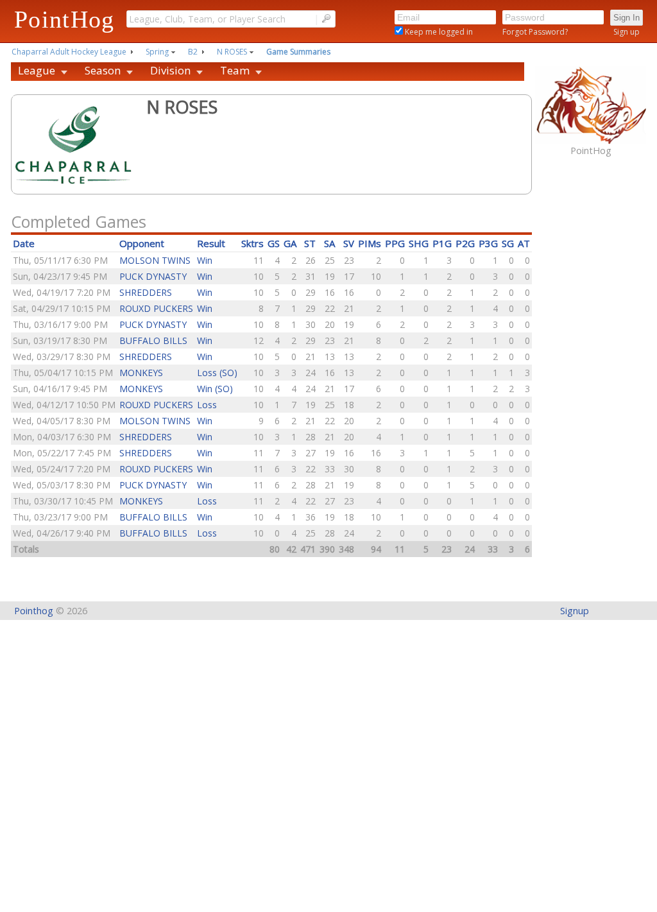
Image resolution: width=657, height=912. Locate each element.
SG (508, 243)
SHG (419, 243)
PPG (395, 243)
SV (348, 243)
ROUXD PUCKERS (156, 308)
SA (329, 243)
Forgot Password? (535, 31)
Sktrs (252, 243)
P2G (465, 243)
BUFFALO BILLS (153, 340)
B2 (193, 51)
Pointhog (33, 611)
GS (274, 243)
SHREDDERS (145, 292)
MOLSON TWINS (155, 260)
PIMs (369, 243)
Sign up (626, 31)
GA (290, 243)
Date (24, 243)
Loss (207, 405)
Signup (574, 611)
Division (170, 70)
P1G (442, 243)
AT (524, 243)
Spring (157, 51)
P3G (488, 243)
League (36, 70)
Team (235, 70)
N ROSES (232, 51)
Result (211, 243)
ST (310, 243)
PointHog (64, 19)
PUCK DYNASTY (153, 276)
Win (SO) (215, 389)
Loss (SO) (217, 372)
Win (204, 260)
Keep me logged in (438, 31)
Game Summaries (298, 51)
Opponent (141, 243)
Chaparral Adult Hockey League (69, 51)
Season (103, 70)
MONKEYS (141, 372)
